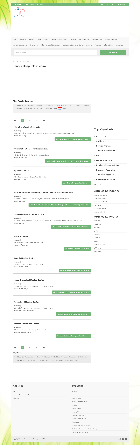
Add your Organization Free (22, 395)
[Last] (44, 120)
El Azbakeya (23, 289)
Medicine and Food (100, 202)
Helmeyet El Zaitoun (26, 310)
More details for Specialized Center (75, 183)
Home (15, 39)
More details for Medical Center (76, 248)
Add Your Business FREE (35, 4)
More (64, 108)
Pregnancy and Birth (101, 209)
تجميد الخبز (97, 231)
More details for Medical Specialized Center (72, 336)
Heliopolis (22, 201)
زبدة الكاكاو (97, 248)
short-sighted (98, 251)
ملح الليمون (97, 224)
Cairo (16, 136)
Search (114, 52)
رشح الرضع (97, 227)
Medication (97, 221)
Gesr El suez (23, 267)
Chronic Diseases (100, 198)
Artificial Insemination (105, 151)
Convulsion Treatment (106, 180)
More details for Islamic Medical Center (74, 270)
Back (59, 109)
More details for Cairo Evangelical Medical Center (70, 292)
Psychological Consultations (108, 165)
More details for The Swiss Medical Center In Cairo (70, 227)
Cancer (30, 62)
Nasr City (22, 179)
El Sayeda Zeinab (25, 332)
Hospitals (20, 62)
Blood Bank (101, 136)
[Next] (40, 120)
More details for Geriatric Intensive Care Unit (72, 139)
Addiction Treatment (105, 175)
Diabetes (97, 234)
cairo (25, 62)
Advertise (119, 45)
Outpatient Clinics (104, 160)
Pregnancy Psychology (106, 170)
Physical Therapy (103, 146)
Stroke (96, 241)
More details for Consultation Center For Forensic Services (67, 161)
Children (100, 141)
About (15, 391)
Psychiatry (97, 205)
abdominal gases (100, 244)
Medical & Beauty (100, 212)
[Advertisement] (82, 21)
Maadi (21, 223)
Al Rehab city (23, 245)
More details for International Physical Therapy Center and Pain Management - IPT (59, 205)
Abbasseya (23, 135)
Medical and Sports (100, 195)
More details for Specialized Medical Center (72, 314)
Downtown (23, 157)
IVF (97, 155)
